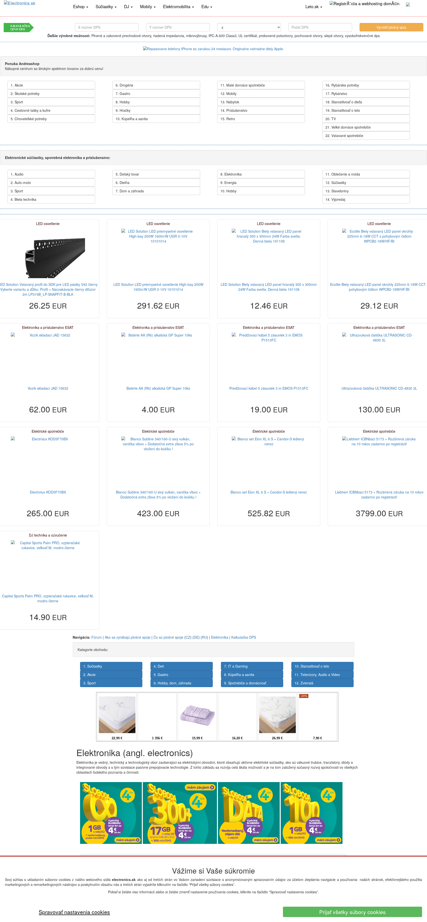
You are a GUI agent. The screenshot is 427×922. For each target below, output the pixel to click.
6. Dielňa (122, 182)
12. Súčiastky (335, 182)
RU (204, 637)
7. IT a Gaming (236, 666)
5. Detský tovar (127, 174)
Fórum (96, 637)
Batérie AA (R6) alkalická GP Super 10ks (158, 388)
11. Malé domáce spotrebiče (242, 85)
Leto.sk (312, 6)
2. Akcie (89, 674)
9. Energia (228, 182)
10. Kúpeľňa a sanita (132, 118)
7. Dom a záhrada (130, 190)
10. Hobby (228, 190)
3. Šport (17, 101)
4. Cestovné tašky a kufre (30, 110)
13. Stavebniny (337, 190)
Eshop (79, 6)
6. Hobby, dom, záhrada (172, 682)
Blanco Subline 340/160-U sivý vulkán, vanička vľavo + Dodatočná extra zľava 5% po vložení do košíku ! (158, 494)
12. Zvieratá (304, 682)
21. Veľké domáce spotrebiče (348, 127)
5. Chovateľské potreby (29, 118)
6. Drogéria (124, 85)
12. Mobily (228, 93)
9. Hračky (123, 110)
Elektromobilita (177, 6)
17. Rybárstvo (336, 93)
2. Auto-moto (21, 182)
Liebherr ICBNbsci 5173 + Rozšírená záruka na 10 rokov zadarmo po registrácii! (379, 494)
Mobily (146, 6)
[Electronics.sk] (34, 6)
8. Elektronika (231, 174)
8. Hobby (123, 101)
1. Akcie (17, 85)
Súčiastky (105, 6)
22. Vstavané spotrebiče (344, 135)
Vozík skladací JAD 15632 (48, 388)
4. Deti (159, 666)
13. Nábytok (229, 101)
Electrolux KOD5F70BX (48, 492)
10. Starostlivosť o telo (312, 666)
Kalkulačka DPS (243, 637)
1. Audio (17, 174)
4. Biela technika (23, 199)
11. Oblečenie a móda (342, 174)
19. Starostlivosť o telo (342, 110)
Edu (205, 6)
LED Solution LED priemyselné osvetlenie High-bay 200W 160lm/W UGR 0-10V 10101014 (158, 287)
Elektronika (219, 637)
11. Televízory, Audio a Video (317, 674)
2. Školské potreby (25, 93)
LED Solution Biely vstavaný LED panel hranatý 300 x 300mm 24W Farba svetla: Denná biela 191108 (269, 287)
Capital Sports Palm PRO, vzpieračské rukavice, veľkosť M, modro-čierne (48, 598)
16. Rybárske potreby (342, 85)
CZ (188, 637)
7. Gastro (123, 93)
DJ (127, 6)
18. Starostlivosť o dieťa (343, 101)
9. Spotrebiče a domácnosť (245, 682)
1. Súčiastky (92, 666)
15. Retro (227, 118)
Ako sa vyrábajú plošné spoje (127, 637)
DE (196, 637)
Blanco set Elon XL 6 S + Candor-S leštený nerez (269, 492)
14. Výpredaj (335, 199)
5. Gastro (161, 674)
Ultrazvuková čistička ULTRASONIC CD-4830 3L (379, 388)
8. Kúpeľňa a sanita (239, 674)
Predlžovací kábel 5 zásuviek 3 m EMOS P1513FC (268, 388)
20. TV (330, 118)
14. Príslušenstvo (233, 110)
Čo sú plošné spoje (168, 637)
